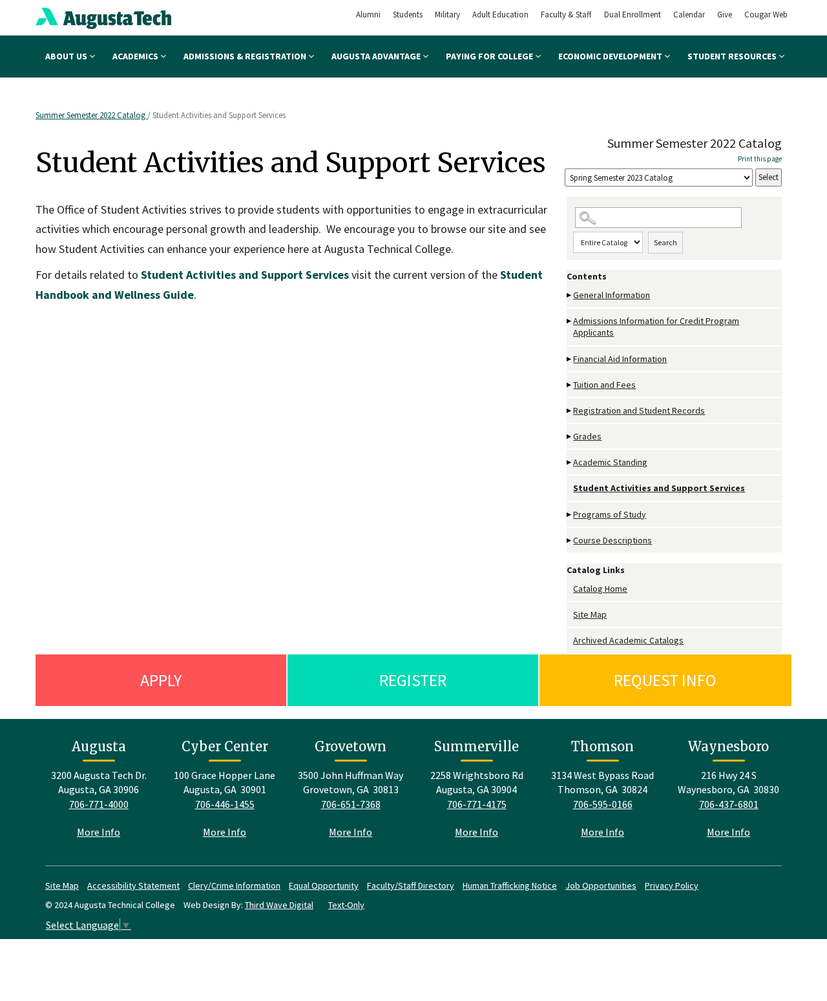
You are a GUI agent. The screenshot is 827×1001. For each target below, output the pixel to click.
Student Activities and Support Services (659, 488)
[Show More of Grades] (570, 437)
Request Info (665, 680)
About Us (67, 56)
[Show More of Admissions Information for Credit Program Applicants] (570, 321)
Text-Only (346, 905)
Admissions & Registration (245, 56)
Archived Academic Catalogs (628, 640)
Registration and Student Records (639, 410)
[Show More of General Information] (570, 295)
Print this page (760, 158)
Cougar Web (766, 14)
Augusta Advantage (377, 56)
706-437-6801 (729, 804)
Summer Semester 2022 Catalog (91, 115)
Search (665, 242)
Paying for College (490, 56)
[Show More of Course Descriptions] (570, 540)
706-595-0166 (603, 804)
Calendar (689, 14)
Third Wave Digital (279, 905)
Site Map (590, 614)
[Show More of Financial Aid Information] (570, 359)
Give (724, 14)
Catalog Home (600, 588)
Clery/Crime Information (234, 885)
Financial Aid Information (620, 359)
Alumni (368, 14)
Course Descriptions (612, 540)
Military (447, 14)
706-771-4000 (99, 804)
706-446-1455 (225, 804)
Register (412, 680)
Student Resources (733, 56)
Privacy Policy (671, 885)
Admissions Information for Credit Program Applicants (656, 326)
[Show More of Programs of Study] (570, 515)
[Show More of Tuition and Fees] (570, 385)
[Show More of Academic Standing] (570, 462)
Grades (587, 436)
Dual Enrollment (632, 14)
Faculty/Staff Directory (410, 885)
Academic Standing (610, 462)
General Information (611, 295)
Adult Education (500, 14)
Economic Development (611, 56)
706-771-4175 (477, 804)
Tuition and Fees (604, 384)
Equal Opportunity (324, 885)
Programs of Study (609, 514)
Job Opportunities (600, 885)
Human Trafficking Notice (510, 885)
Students (408, 14)
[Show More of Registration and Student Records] (570, 411)
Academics (136, 56)
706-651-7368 (351, 804)
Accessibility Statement (133, 885)
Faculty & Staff (566, 14)
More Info (98, 831)
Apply (161, 680)
